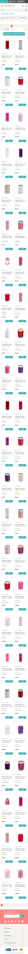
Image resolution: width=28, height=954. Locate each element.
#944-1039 (5, 306)
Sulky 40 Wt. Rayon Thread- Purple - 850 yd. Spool (7, 489)
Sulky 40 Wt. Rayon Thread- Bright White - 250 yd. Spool (7, 164)
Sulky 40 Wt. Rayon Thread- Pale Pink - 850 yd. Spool (6, 561)
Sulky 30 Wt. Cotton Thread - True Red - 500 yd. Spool (7, 597)
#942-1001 (5, 162)
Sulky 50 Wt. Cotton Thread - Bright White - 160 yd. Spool (7, 525)
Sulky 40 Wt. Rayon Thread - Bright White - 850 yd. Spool (7, 92)
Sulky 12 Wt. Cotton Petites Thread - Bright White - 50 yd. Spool (20, 56)
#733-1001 (18, 198)
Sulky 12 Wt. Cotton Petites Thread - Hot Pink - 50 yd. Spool (7, 128)
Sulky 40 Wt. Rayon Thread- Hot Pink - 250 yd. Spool (20, 273)
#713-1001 (5, 198)
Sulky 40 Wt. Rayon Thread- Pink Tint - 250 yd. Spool (20, 633)
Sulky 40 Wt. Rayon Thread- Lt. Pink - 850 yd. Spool (20, 525)
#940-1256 (18, 882)
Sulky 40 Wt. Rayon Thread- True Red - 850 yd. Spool (20, 92)
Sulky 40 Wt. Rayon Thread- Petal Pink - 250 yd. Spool (20, 669)
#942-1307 (18, 666)
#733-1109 (18, 774)
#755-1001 (5, 522)
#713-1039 (18, 342)
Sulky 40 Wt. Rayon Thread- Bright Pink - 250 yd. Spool (20, 309)
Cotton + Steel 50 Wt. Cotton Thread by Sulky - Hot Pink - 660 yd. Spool (7, 813)
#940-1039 (18, 846)
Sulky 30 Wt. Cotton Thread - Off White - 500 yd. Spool (20, 489)
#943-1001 (5, 90)
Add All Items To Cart (15, 34)
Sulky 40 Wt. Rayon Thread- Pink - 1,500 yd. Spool (20, 128)
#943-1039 (18, 90)
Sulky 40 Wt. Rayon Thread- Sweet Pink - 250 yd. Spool (7, 669)
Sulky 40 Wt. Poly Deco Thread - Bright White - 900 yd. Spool (7, 705)
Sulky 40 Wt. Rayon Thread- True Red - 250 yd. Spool (20, 417)
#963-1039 (18, 702)
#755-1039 (5, 414)
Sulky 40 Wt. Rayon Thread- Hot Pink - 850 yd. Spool (20, 453)
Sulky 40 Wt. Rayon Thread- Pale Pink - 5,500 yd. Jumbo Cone (7, 633)
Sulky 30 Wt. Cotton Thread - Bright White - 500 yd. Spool (20, 200)
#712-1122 (18, 162)
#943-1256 (18, 234)
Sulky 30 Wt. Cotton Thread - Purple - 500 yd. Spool (20, 381)
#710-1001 (5, 738)
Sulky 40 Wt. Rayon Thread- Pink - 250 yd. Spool (7, 236)
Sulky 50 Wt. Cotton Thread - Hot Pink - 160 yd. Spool (20, 813)
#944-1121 (18, 126)
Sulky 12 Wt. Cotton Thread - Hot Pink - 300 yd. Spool (20, 561)
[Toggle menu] (2, 6)
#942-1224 (18, 306)
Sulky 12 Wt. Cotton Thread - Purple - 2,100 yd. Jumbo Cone (20, 741)
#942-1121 (5, 234)
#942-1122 (5, 450)
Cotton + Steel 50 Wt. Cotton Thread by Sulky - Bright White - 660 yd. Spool (7, 273)
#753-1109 (5, 810)
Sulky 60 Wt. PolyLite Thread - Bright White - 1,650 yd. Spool (7, 345)
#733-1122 (18, 378)
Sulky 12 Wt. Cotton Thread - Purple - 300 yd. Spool (7, 777)
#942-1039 (18, 414)
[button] (14, 18)
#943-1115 (18, 522)
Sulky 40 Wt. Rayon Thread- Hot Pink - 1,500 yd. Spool (6, 381)
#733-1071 (18, 486)
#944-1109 (5, 378)
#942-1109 (18, 270)
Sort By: (7, 29)
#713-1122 (5, 774)
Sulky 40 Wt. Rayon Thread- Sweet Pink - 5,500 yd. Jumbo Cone (20, 885)
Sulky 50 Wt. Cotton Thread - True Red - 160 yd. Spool (7, 417)
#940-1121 (5, 882)
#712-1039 (5, 54)
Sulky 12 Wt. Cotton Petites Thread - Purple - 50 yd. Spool (20, 164)
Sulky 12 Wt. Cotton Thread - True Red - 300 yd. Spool (20, 345)
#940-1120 (5, 630)
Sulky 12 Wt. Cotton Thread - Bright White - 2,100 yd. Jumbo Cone (7, 741)
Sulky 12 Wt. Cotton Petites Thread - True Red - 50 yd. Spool (7, 56)
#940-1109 (18, 594)
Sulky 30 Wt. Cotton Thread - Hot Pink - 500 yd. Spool (20, 777)
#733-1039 (5, 594)
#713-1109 (18, 558)
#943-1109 (18, 450)
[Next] (16, 26)
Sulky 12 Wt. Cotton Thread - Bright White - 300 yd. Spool (7, 200)
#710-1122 (18, 738)
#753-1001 (5, 270)
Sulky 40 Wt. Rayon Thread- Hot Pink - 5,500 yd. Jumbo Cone (20, 597)
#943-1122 (5, 486)
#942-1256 (5, 666)
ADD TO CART (9, 69)
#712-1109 (5, 126)
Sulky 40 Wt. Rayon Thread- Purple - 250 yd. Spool (7, 453)
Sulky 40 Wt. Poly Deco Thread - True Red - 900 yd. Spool (20, 705)
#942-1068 (18, 630)
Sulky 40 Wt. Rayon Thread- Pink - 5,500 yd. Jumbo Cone (7, 885)
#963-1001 (5, 702)
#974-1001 (5, 342)
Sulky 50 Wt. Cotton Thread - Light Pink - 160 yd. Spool (7, 849)
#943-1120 (5, 558)
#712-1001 (18, 54)
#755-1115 (5, 846)
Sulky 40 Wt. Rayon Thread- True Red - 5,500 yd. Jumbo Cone (20, 849)
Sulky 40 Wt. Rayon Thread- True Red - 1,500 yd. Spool (6, 309)
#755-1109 (18, 810)
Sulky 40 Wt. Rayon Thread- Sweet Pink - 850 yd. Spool (20, 236)
